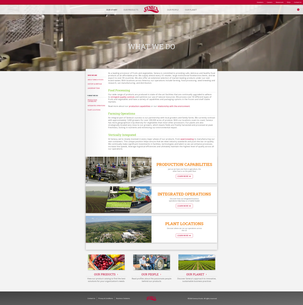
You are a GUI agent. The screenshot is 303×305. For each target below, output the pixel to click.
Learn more (183, 176)
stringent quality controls (123, 97)
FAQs (288, 2)
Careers (269, 2)
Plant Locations (94, 110)
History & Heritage (95, 84)
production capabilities (139, 106)
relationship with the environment (174, 106)
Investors (260, 2)
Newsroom (279, 2)
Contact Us (297, 2)
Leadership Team (94, 88)
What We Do (93, 96)
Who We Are (92, 75)
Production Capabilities (92, 100)
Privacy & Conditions (105, 298)
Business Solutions (123, 298)
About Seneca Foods (95, 80)
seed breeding (187, 139)
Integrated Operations (96, 106)
